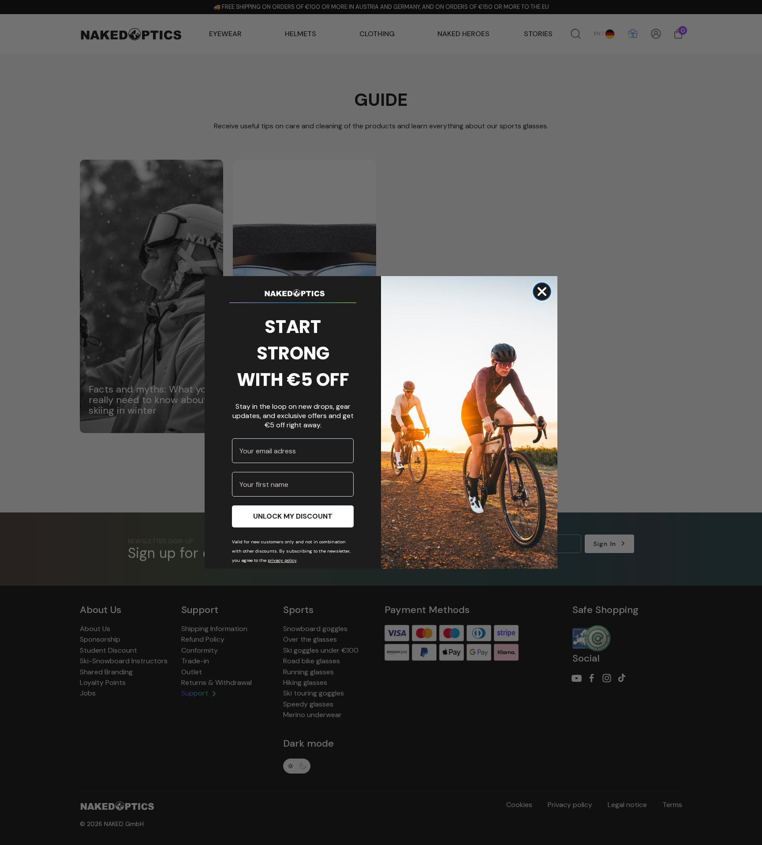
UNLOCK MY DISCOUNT (292, 516)
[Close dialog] (542, 291)
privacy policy (282, 561)
